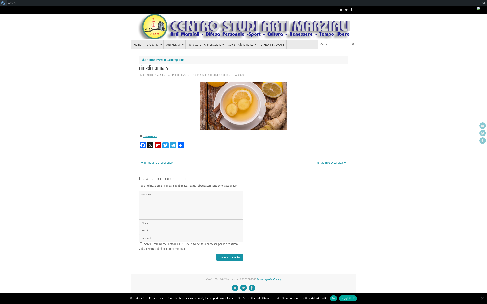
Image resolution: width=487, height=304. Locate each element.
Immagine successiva (329, 163)
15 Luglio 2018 (180, 75)
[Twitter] (346, 9)
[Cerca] (353, 44)
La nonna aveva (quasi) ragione (162, 60)
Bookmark (150, 136)
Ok (333, 298)
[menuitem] (3, 3)
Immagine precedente (158, 163)
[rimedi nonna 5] (243, 106)
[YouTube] (340, 9)
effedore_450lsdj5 (154, 75)
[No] (482, 298)
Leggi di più (348, 298)
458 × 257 (231, 75)
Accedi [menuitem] (12, 3)
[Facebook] (351, 9)
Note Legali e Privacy (269, 279)
